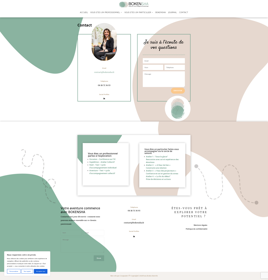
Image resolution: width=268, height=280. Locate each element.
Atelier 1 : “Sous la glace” (157, 156)
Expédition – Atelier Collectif (102, 162)
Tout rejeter (27, 271)
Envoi (99, 258)
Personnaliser (13, 271)
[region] (27, 263)
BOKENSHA (160, 12)
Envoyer (178, 91)
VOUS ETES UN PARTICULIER (137, 12)
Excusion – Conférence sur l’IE (102, 159)
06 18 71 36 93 (104, 85)
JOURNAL (172, 12)
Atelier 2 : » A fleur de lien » (158, 165)
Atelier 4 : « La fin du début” (158, 176)
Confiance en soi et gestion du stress (162, 173)
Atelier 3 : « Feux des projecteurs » (161, 171)
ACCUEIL (84, 12)
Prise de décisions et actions (158, 179)
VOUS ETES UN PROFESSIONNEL (105, 12)
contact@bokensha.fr (104, 72)
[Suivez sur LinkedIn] (104, 98)
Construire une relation (156, 168)
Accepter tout (40, 271)
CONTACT (183, 12)
